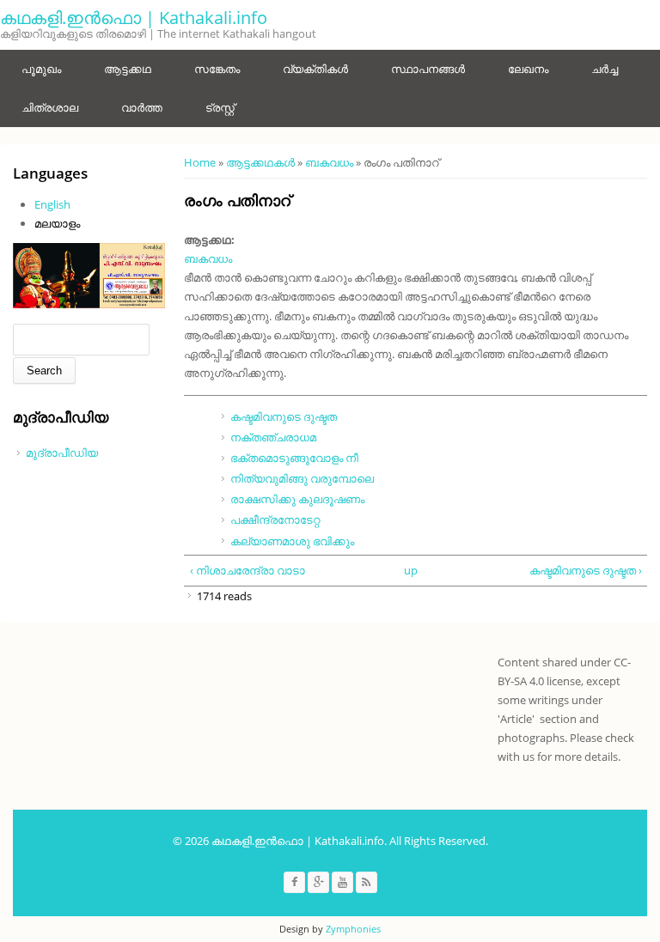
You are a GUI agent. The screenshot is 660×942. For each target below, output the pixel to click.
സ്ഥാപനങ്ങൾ (428, 68)
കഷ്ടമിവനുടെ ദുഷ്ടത (283, 416)
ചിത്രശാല (49, 107)
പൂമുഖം (41, 68)
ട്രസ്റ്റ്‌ (220, 107)
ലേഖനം (528, 68)
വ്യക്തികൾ (315, 68)
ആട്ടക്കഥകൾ (260, 162)
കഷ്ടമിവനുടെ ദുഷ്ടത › (585, 570)
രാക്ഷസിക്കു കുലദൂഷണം (297, 499)
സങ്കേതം (217, 68)
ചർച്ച (604, 68)
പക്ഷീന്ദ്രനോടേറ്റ (275, 519)
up (411, 570)
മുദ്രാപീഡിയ (62, 452)
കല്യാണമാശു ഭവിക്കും (292, 541)
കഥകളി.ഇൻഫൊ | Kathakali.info (133, 17)
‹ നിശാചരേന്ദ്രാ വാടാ (247, 570)
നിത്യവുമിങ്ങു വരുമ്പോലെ (302, 478)
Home (200, 162)
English (52, 204)
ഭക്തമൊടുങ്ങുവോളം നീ (294, 457)
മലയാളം (57, 223)
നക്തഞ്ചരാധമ (273, 437)
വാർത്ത (141, 107)
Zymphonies (353, 928)
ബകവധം (329, 162)
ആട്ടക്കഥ (127, 68)
